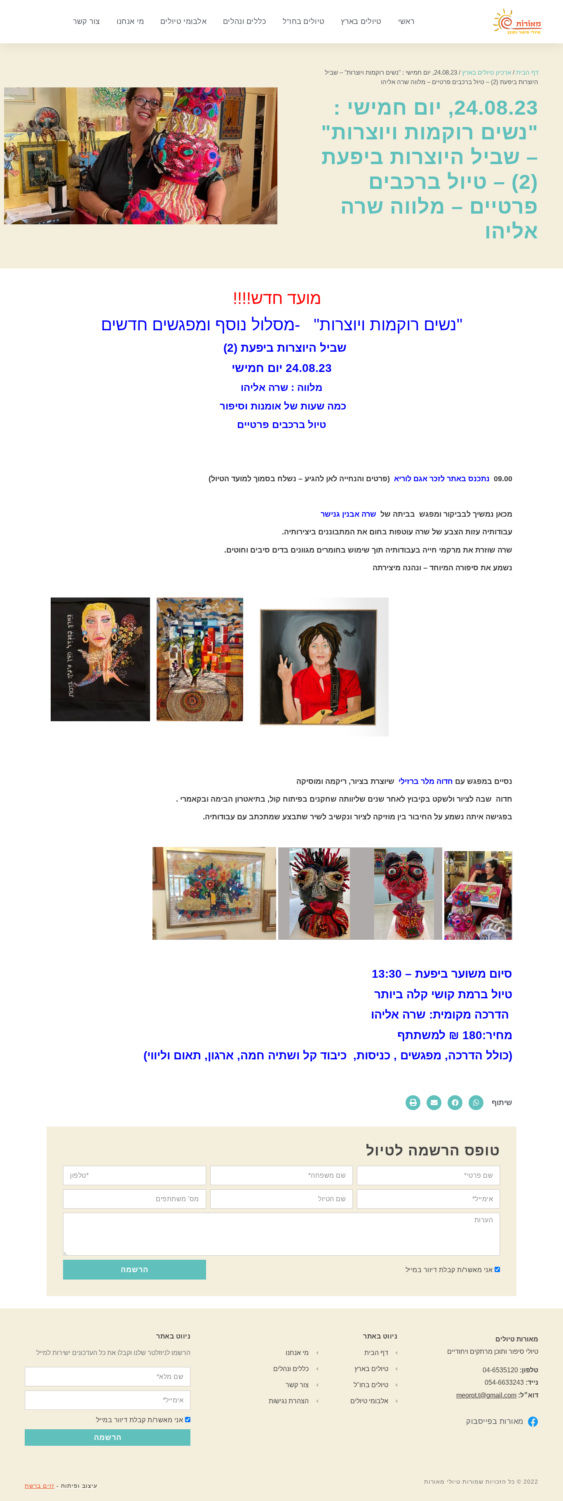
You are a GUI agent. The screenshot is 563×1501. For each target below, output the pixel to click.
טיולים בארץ (361, 21)
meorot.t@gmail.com (486, 1395)
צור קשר (86, 21)
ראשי (406, 21)
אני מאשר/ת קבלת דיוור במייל (449, 1269)
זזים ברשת (39, 1485)
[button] (476, 1102)
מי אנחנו (130, 21)
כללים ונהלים (244, 21)
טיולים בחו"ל (304, 21)
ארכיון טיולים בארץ (486, 72)
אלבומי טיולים (183, 21)
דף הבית (527, 72)
